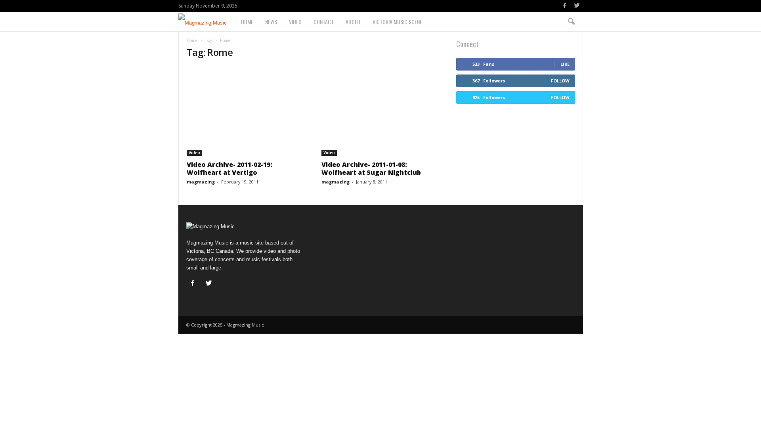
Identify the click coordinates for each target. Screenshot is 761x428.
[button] (571, 22)
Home (247, 21)
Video (295, 21)
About (353, 21)
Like (565, 64)
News (271, 21)
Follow (560, 81)
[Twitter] (577, 6)
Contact (324, 21)
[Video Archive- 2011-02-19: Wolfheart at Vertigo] (246, 111)
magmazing (201, 182)
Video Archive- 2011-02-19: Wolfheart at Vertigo (229, 168)
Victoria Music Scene (397, 21)
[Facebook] (565, 6)
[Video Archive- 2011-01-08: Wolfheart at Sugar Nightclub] (380, 111)
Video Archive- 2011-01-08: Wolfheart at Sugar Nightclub (371, 168)
